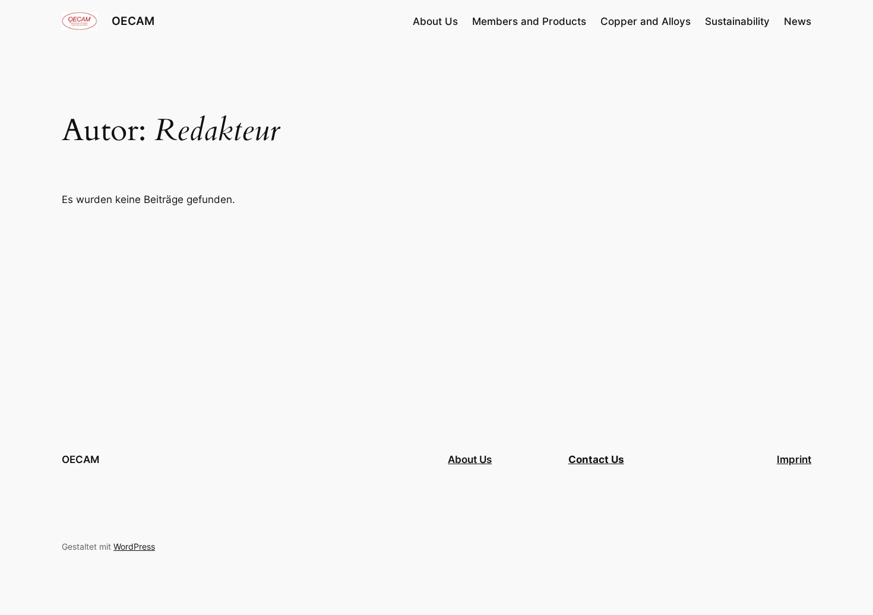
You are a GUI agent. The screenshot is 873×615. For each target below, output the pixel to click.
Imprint (794, 459)
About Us (470, 459)
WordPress (134, 546)
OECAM (133, 21)
